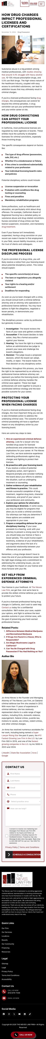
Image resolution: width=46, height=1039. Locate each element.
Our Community (8, 944)
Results (5, 940)
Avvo (34, 753)
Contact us (6, 607)
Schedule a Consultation (26, 854)
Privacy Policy (11, 847)
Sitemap (5, 964)
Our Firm (5, 928)
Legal (4, 967)
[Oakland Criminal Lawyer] (8, 4)
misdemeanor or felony (30, 161)
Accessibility (7, 979)
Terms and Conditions (29, 847)
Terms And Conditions (10, 975)
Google (5, 756)
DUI (11, 157)
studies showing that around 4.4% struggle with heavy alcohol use (22, 75)
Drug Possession (24, 32)
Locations (5, 936)
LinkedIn (5, 753)
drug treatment (8, 227)
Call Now (33, 4)
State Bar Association (20, 753)
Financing (5, 948)
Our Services (7, 932)
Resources (6, 952)
